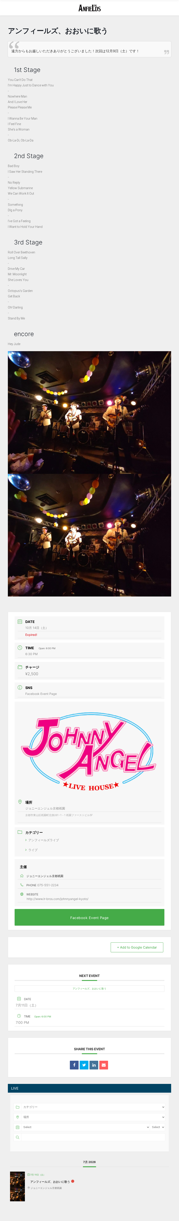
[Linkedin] (94, 1065)
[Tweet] (84, 1065)
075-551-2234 (48, 885)
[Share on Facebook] (74, 1065)
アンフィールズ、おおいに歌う (89, 988)
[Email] (103, 1065)
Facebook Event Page (41, 694)
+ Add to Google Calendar (137, 947)
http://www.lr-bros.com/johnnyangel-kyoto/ (57, 899)
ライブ (33, 850)
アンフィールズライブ (43, 840)
